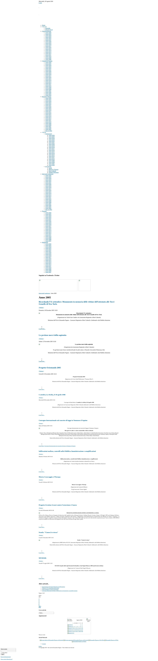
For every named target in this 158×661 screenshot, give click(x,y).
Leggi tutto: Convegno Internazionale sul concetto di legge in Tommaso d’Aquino (57, 446)
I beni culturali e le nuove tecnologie (50, 589)
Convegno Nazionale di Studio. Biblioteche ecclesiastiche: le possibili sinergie (59, 590)
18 (75, 629)
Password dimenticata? (6, 656)
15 (80, 628)
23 (82, 629)
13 (78, 628)
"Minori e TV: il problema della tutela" (50, 588)
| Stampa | (41, 307)
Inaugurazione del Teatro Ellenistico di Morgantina (53, 586)
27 (78, 631)
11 (75, 628)
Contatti (44, 643)
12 (76, 628)
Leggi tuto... (42, 361)
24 (73, 631)
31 (73, 633)
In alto (40, 646)
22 (80, 629)
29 (80, 631)
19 (76, 629)
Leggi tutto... (42, 329)
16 (82, 628)
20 (78, 629)
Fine (40, 607)
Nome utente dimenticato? (6, 659)
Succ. (40, 606)
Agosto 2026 (79, 620)
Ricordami (5, 652)
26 (76, 631)
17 (73, 629)
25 (75, 631)
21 (79, 629)
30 (82, 631)
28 (79, 631)
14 (79, 628)
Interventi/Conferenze (44, 293)
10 (73, 628)
